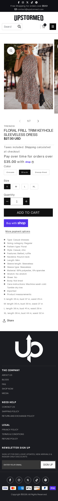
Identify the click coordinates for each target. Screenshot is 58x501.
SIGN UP (48, 464)
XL (34, 186)
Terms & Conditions (13, 434)
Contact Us (8, 407)
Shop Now (7, 388)
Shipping (30, 147)
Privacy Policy (10, 429)
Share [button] (10, 320)
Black (24, 172)
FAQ (4, 384)
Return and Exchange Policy (18, 416)
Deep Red (42, 172)
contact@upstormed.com (30, 9)
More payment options (17, 231)
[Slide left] (19, 121)
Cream (11, 172)
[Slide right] (38, 121)
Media (5, 393)
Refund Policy (10, 439)
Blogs (5, 379)
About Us (7, 375)
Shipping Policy (10, 411)
